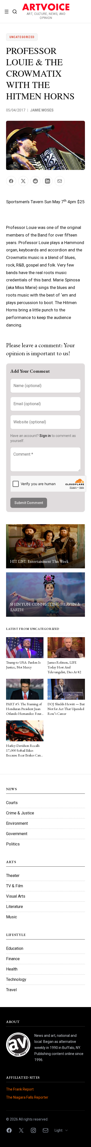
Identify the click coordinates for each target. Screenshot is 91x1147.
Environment (17, 823)
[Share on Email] (60, 181)
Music (11, 917)
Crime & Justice (20, 813)
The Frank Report (20, 1089)
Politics (13, 844)
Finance (13, 958)
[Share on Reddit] (35, 181)
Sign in (45, 436)
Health (11, 969)
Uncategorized (21, 37)
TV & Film (14, 886)
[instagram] (33, 1130)
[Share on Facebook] (11, 181)
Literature (14, 906)
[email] (45, 1130)
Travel (11, 989)
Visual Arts (15, 896)
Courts (12, 802)
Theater (12, 875)
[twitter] (21, 1130)
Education (14, 948)
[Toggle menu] (6, 11)
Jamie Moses (42, 110)
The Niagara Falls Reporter (27, 1097)
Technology (16, 979)
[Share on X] (23, 181)
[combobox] (63, 1130)
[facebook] (9, 1130)
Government (16, 833)
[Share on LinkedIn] (47, 181)
